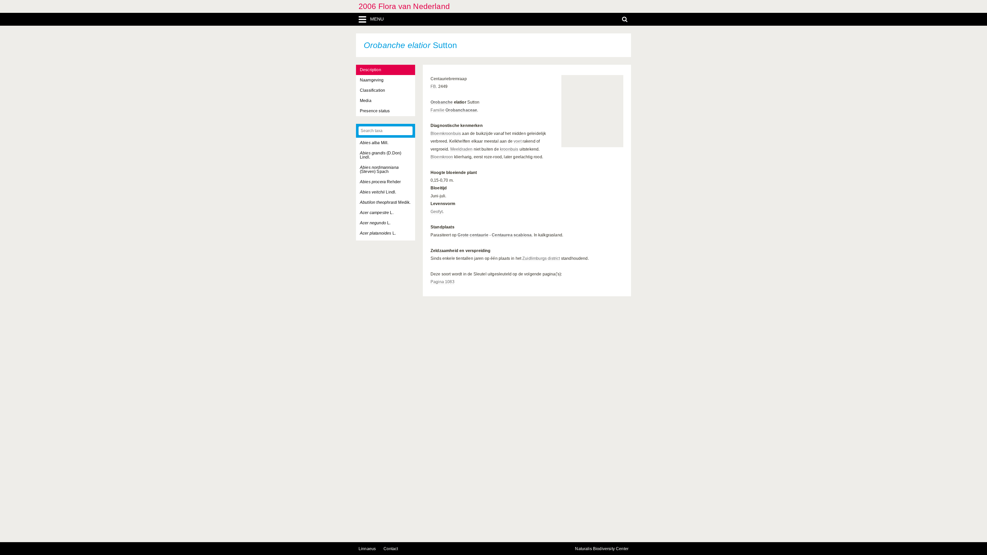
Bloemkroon (442, 157)
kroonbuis (509, 149)
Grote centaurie (473, 235)
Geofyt (437, 211)
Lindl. (378, 192)
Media (365, 100)
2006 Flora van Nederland (404, 6)
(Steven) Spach (379, 169)
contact (390, 549)
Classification (372, 90)
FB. (434, 86)
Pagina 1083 (442, 282)
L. (377, 212)
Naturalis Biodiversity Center (601, 549)
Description (370, 70)
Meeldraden (461, 149)
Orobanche (442, 102)
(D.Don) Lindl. (380, 155)
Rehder (380, 182)
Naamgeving (372, 80)
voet (518, 141)
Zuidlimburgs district (541, 258)
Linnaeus (367, 549)
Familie (454, 110)
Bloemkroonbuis (446, 133)
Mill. (374, 143)
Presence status (375, 111)
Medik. (385, 202)
